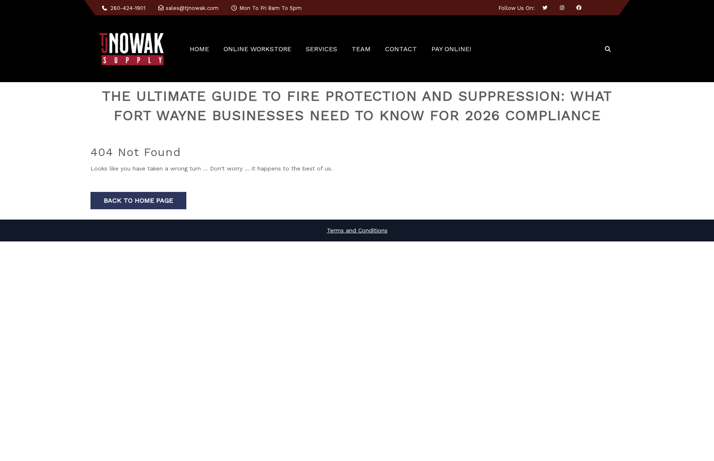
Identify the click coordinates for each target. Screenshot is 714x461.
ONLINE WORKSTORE (257, 49)
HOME (199, 49)
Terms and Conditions (357, 230)
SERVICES (321, 49)
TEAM (361, 49)
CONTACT (401, 49)
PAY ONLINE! (451, 49)
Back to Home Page (138, 200)
